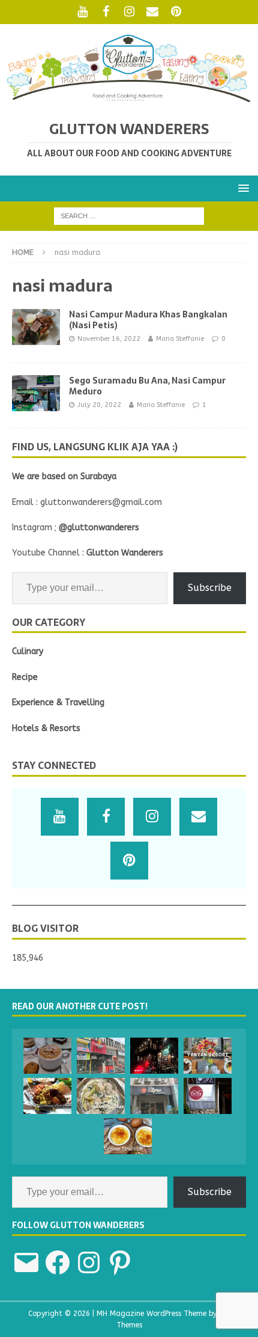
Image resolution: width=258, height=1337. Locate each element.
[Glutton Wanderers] (129, 100)
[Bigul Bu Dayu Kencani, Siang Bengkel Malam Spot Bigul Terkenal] (47, 1096)
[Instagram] (129, 12)
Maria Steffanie (180, 339)
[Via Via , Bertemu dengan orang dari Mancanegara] (208, 1096)
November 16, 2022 (108, 339)
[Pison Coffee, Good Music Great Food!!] (154, 1056)
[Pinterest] (176, 12)
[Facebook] (105, 12)
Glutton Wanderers (124, 553)
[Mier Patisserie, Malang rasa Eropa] (47, 1056)
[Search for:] (129, 215)
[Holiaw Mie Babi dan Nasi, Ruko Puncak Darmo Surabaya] (101, 1056)
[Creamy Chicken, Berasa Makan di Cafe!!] (101, 1096)
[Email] (152, 12)
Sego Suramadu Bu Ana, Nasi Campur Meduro (147, 386)
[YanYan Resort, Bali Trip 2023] (208, 1056)
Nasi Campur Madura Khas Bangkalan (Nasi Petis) (148, 320)
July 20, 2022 (99, 405)
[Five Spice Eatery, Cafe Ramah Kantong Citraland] (154, 1096)
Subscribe (210, 587)
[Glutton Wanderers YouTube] (82, 12)
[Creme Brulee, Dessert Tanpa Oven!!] (128, 1136)
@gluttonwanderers (99, 527)
